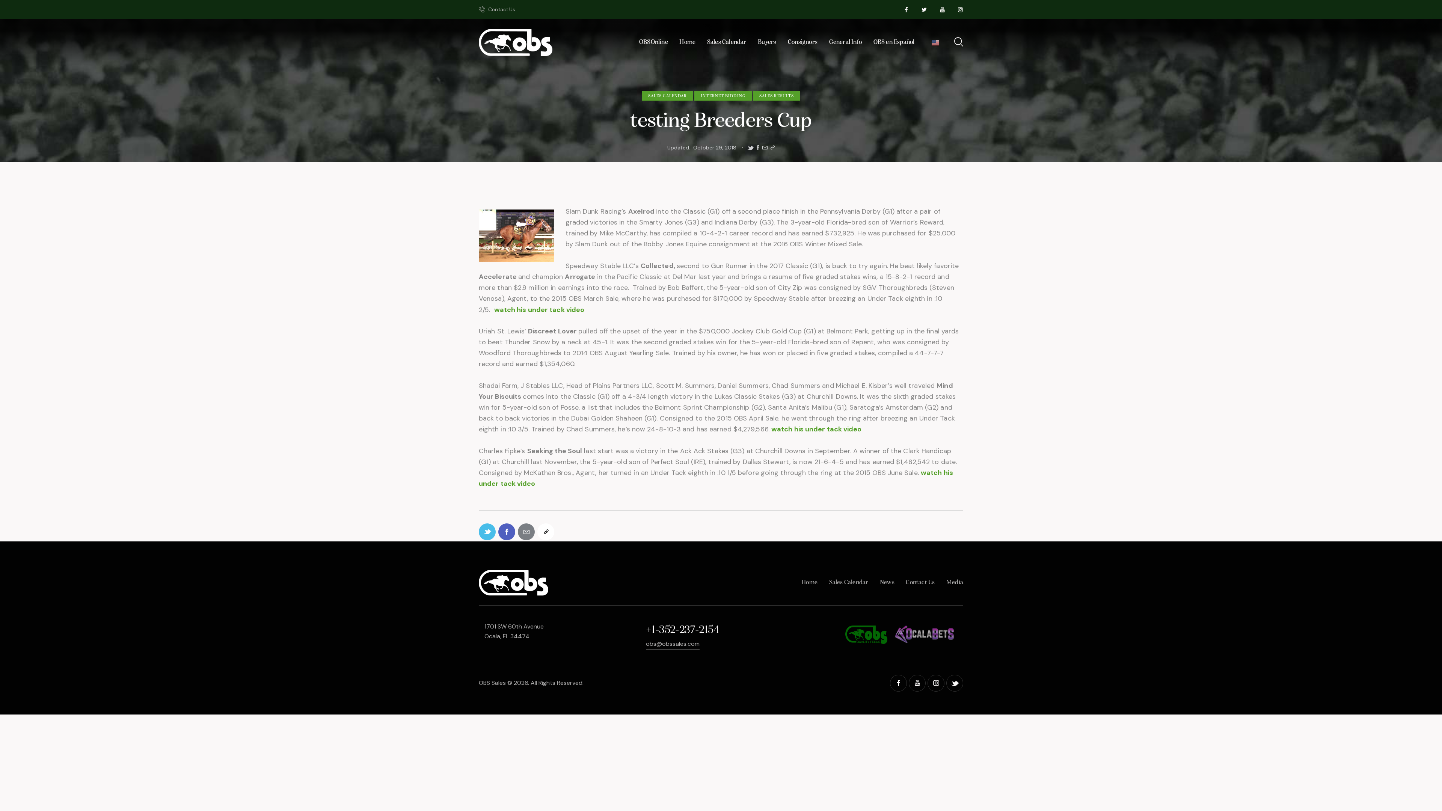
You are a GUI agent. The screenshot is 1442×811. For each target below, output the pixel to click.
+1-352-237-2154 (682, 630)
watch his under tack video (539, 309)
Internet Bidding (723, 96)
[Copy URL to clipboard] (773, 148)
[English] (935, 44)
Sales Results (776, 96)
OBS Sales (492, 683)
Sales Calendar (667, 96)
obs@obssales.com (673, 644)
